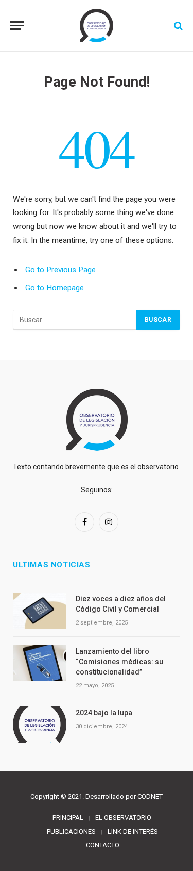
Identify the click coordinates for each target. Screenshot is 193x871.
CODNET (150, 796)
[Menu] (17, 25)
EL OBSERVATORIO (123, 817)
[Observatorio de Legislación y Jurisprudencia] (96, 25)
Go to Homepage (54, 287)
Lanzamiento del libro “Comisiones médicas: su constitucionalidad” (119, 661)
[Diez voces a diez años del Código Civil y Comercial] (39, 610)
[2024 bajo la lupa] (39, 724)
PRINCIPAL (67, 817)
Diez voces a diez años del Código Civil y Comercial (121, 604)
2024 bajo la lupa (104, 713)
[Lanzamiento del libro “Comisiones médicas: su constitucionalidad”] (39, 663)
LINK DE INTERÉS (133, 831)
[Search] (177, 25)
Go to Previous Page (60, 269)
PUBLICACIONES (71, 831)
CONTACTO (102, 845)
